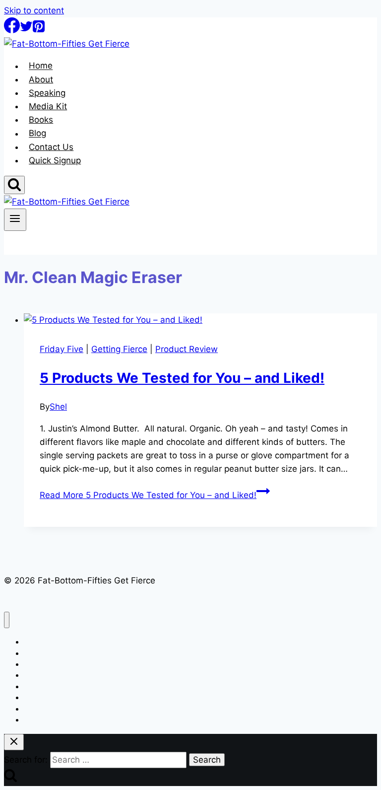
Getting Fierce (119, 349)
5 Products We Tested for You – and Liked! (182, 377)
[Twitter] (26, 30)
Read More (148, 495)
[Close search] (14, 742)
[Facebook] (12, 30)
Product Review (186, 349)
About (41, 79)
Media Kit (48, 106)
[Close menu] (6, 620)
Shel (58, 407)
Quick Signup (55, 160)
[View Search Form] (14, 185)
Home (41, 66)
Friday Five (61, 349)
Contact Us (51, 147)
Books (41, 120)
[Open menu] (15, 219)
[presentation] (200, 320)
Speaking (47, 93)
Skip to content (34, 10)
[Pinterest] (39, 30)
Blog (37, 134)
